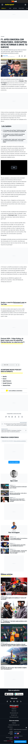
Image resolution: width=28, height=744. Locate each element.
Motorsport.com (18, 302)
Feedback (14, 722)
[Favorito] (22, 56)
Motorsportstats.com (14, 717)
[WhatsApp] (12, 416)
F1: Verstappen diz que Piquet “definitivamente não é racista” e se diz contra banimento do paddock (14, 131)
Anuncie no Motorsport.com (14, 724)
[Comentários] (25, 56)
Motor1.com (14, 710)
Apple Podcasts (7, 381)
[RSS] (20, 701)
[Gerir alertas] (22, 416)
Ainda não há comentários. (14, 441)
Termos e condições (10, 737)
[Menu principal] (2, 5)
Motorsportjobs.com (14, 712)
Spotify (5, 376)
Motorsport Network (11, 740)
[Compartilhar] (19, 56)
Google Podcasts (7, 383)
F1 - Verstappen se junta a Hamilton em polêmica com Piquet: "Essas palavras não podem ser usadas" (14, 135)
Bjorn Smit (5, 55)
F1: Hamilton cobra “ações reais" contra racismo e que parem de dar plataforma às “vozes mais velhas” (14, 141)
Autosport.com (14, 715)
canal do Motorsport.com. (8, 310)
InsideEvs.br (14, 708)
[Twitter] (9, 416)
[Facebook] (6, 416)
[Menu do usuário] (25, 4)
